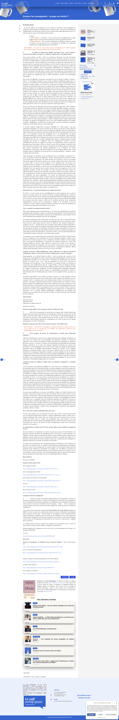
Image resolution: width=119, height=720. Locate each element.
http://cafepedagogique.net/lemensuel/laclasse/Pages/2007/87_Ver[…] (42, 552)
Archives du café (84, 698)
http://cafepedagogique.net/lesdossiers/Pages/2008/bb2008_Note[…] (42, 492)
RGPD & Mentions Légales (55, 717)
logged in (33, 676)
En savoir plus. (48, 591)
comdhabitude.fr (85, 98)
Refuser (100, 714)
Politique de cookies (101, 717)
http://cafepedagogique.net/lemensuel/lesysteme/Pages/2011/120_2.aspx (43, 546)
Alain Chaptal (35, 38)
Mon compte (91, 3)
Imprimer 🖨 (65, 577)
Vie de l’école (77, 3)
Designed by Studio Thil (66, 717)
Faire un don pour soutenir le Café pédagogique (91, 45)
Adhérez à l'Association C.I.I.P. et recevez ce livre (91, 31)
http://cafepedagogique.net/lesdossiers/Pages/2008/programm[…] (41, 561)
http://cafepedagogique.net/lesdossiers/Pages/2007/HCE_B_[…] (40, 469)
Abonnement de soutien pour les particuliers (91, 51)
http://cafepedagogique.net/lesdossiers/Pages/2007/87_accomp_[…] (41, 474)
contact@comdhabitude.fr (87, 96)
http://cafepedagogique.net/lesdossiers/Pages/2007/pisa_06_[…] (40, 486)
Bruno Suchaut (35, 41)
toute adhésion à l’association (57, 582)
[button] (116, 702)
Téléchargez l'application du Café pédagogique (88, 76)
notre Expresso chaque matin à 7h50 (34, 693)
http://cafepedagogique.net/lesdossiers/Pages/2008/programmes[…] (42, 480)
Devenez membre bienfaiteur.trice (91, 38)
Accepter (91, 714)
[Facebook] (109, 3)
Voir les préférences (111, 714)
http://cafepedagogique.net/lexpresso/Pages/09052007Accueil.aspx (41, 573)
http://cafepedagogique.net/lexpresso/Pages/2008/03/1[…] (39, 567)
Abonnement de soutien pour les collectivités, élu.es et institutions (91, 59)
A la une (57, 3)
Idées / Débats (64, 3)
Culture (84, 3)
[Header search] (101, 3)
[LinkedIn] (114, 3)
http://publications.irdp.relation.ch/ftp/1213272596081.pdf (39, 536)
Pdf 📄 (72, 577)
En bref (71, 3)
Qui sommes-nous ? (84, 695)
